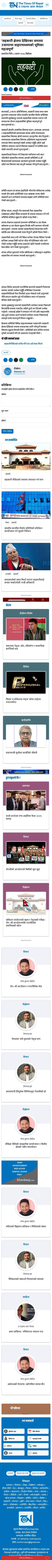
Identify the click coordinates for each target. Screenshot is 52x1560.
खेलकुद (21, 1488)
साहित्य (26, 1297)
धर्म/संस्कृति (35, 1495)
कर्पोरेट (42, 1508)
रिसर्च (39, 1501)
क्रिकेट (42, 1498)
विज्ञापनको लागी (22, 1473)
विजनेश (18, 1485)
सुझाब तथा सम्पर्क (38, 1473)
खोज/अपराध (10, 1498)
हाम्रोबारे (10, 1473)
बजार (5, 1504)
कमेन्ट (3, 394)
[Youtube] (31, 1467)
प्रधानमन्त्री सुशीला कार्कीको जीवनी (21, 753)
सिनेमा (26, 667)
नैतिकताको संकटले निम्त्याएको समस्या (26, 1279)
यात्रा (36, 1491)
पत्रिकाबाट (14, 1504)
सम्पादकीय (42, 1504)
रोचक (26, 1495)
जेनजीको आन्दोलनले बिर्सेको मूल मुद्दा (23, 869)
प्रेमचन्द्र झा (27, 1034)
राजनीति (27, 1508)
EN (47, 5)
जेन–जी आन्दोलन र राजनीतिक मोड (26, 986)
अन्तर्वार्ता (8, 574)
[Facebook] (19, 1467)
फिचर (7, 522)
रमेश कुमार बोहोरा (27, 981)
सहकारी (20, 23)
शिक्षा (25, 1485)
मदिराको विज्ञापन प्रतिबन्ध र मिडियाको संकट (26, 1227)
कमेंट (33, 89)
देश (14, 1488)
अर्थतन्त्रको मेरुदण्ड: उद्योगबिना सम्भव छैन (26, 1384)
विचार (26, 837)
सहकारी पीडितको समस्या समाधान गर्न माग (23, 480)
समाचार (26, 786)
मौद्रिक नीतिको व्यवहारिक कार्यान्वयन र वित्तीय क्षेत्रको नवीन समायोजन (26, 1145)
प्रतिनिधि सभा (44, 18)
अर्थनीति (23, 1504)
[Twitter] (23, 1467)
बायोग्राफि (26, 720)
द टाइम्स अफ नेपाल (26, 1326)
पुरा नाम (4, 411)
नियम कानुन (18, 18)
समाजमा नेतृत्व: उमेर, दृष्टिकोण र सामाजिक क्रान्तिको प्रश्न (25, 647)
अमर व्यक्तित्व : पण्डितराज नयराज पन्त (26, 1332)
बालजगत (15, 1491)
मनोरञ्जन (40, 1485)
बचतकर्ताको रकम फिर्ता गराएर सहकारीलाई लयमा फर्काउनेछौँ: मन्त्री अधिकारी (24, 581)
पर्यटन (35, 1498)
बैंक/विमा (32, 1504)
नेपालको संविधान (31, 18)
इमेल (3, 420)
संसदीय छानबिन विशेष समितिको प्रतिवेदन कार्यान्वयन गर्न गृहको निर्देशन (23, 529)
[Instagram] (27, 1467)
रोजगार (15, 1501)
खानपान (19, 1508)
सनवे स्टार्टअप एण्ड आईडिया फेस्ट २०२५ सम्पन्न (24, 817)
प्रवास (44, 1495)
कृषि (22, 1501)
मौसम (35, 1508)
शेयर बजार (30, 23)
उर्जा (20, 1495)
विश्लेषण (26, 887)
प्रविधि (28, 1498)
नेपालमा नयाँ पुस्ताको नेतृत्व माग (26, 1039)
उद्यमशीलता (7, 18)
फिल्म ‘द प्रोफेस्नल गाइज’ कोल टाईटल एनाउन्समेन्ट (23, 700)
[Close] (47, 1557)
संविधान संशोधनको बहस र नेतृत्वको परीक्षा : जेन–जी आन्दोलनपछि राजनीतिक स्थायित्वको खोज (26, 923)
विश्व (44, 1501)
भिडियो (13, 1495)
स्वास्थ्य (43, 1491)
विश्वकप (21, 1498)
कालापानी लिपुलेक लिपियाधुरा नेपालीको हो (26, 1092)
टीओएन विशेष (26, 613)
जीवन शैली (6, 1488)
